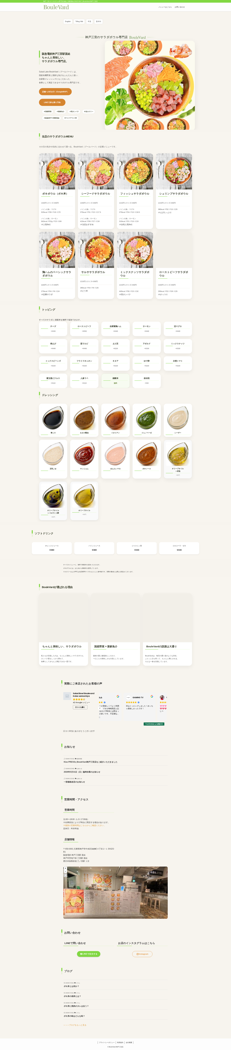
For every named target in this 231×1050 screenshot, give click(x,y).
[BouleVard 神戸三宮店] (56, 7)
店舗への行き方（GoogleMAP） (55, 92)
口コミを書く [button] (80, 707)
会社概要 (129, 1042)
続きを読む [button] (106, 717)
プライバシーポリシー (107, 1042)
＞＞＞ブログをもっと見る (74, 1025)
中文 (89, 21)
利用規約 (120, 1042)
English (68, 21)
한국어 (98, 21)
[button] (166, 708)
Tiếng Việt (79, 21)
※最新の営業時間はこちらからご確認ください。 (84, 825)
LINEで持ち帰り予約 (52, 102)
